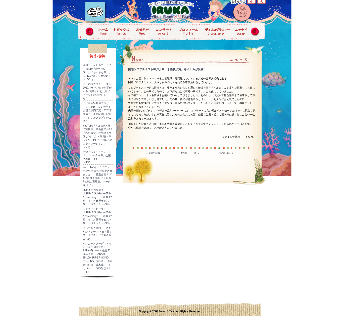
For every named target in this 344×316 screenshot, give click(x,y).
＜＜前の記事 (153, 152)
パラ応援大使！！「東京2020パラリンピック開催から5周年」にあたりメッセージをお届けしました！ (98, 91)
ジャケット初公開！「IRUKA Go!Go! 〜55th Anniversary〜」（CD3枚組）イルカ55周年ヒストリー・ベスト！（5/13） (97, 216)
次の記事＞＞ (226, 152)
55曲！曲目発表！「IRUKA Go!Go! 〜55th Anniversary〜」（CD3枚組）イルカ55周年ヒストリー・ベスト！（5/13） (97, 197)
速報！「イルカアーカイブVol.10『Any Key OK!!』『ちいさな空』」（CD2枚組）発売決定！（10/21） (97, 72)
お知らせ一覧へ (190, 152)
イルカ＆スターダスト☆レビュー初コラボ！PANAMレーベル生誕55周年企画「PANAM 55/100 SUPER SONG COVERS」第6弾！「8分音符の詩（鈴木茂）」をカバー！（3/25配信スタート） (97, 257)
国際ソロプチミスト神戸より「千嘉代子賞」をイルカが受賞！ (167, 69)
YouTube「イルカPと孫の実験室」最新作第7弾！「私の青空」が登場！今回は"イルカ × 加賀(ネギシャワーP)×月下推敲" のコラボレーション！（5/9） (98, 136)
